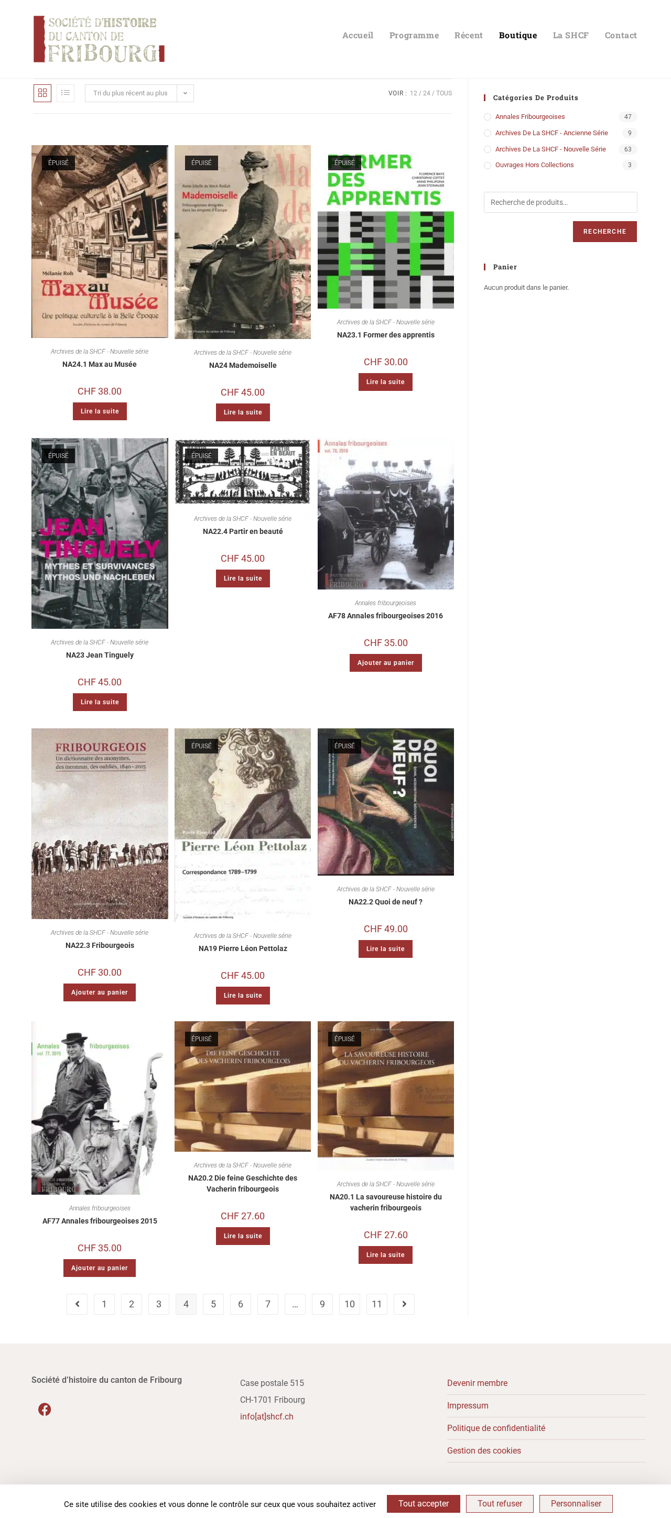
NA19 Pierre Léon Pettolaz (243, 948)
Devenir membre (477, 1383)
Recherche (604, 231)
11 (377, 1303)
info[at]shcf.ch (267, 1417)
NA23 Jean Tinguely (100, 655)
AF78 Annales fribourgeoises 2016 (385, 615)
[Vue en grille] (42, 93)
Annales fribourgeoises (385, 603)
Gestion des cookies (484, 1451)
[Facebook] (44, 1409)
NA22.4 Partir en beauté (243, 531)
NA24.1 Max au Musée (99, 364)
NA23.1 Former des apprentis (386, 335)
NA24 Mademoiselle (243, 365)
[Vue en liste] (65, 93)
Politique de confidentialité (496, 1428)
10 (349, 1303)
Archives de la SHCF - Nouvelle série (99, 351)
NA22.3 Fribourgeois (100, 945)
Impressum (468, 1406)
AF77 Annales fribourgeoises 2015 (99, 1221)
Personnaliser (576, 1504)
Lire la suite (100, 411)
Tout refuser (500, 1504)
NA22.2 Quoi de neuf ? (386, 902)
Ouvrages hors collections (534, 165)
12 (413, 93)
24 (426, 93)
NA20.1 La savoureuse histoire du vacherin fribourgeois (386, 1202)
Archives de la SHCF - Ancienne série (551, 133)
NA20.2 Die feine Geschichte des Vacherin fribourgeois (242, 1183)
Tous (444, 93)
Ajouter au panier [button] (386, 663)
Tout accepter (423, 1504)
